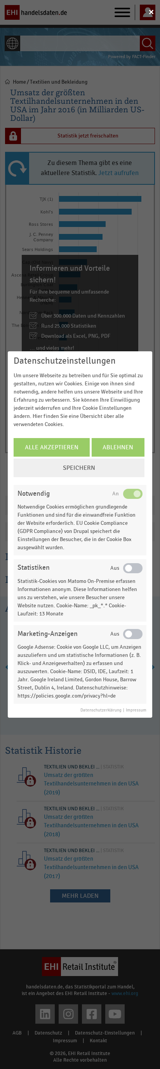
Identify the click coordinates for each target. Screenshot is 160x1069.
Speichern (79, 467)
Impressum (136, 710)
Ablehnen (118, 447)
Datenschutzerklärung (101, 710)
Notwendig (33, 494)
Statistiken (33, 568)
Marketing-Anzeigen (47, 634)
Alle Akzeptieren (51, 447)
